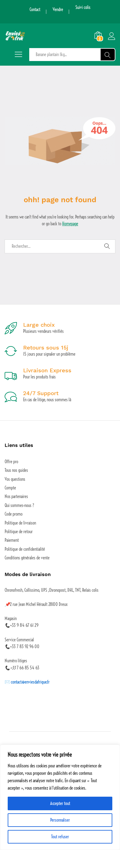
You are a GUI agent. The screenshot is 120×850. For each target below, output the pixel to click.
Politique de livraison (20, 523)
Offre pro (11, 461)
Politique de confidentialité (25, 549)
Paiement (12, 540)
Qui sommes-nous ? (19, 505)
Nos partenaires (16, 496)
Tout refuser (60, 837)
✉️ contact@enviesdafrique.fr (27, 682)
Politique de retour (19, 531)
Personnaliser (60, 820)
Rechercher (107, 54)
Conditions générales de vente (27, 558)
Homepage (70, 224)
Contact (35, 9)
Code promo (13, 514)
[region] (60, 797)
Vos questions (15, 479)
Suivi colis (82, 7)
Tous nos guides (16, 470)
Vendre (58, 9)
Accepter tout (60, 803)
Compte (10, 488)
